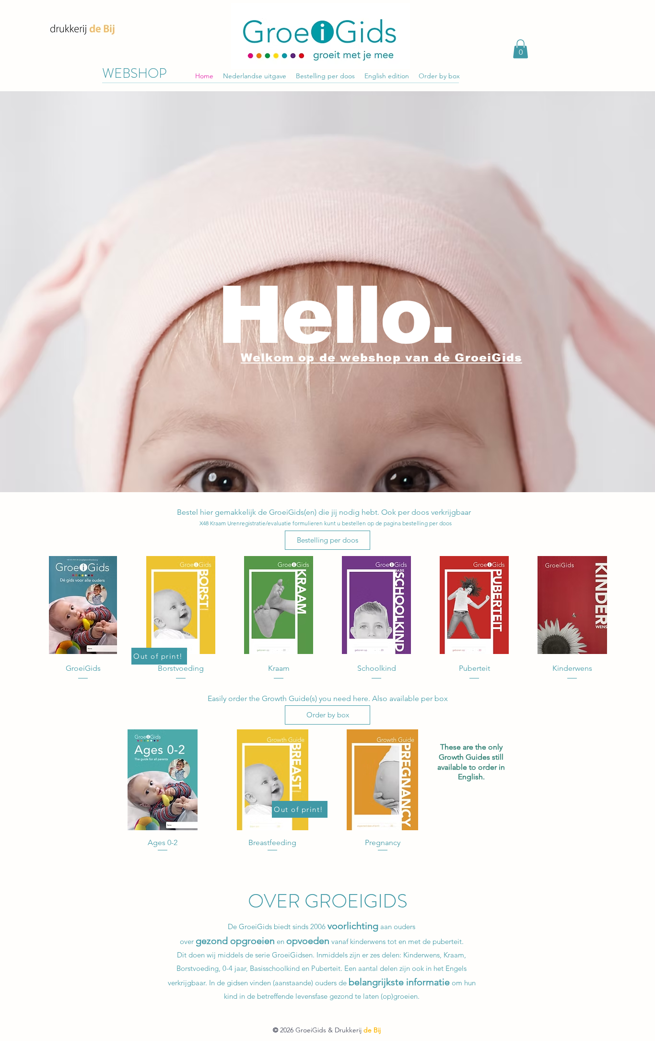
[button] (520, 48)
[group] (327, 618)
